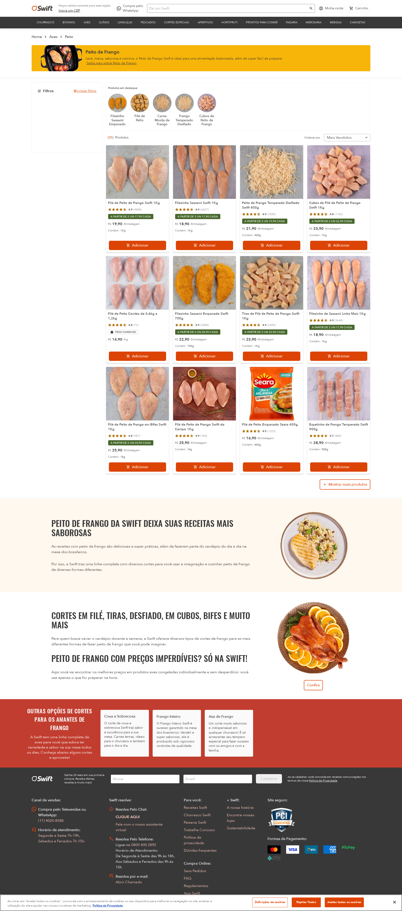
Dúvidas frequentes (200, 850)
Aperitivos (205, 22)
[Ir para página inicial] (42, 8)
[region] (201, 902)
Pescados (148, 22)
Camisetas (357, 22)
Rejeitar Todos (306, 902)
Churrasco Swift (197, 815)
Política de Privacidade (108, 906)
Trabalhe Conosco (199, 830)
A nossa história (240, 807)
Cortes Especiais (176, 22)
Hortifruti (229, 22)
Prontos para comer (262, 22)
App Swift (192, 893)
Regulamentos (196, 885)
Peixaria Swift (195, 822)
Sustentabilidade (241, 828)
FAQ (187, 878)
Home (37, 36)
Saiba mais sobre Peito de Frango (112, 63)
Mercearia (313, 22)
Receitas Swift (195, 807)
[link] (69, 10)
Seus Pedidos (195, 871)
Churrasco (45, 22)
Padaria (291, 22)
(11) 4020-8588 (51, 820)
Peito (69, 36)
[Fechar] (394, 902)
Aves (87, 22)
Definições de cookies (270, 902)
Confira (313, 685)
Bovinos (69, 22)
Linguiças (125, 22)
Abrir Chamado (129, 882)
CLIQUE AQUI (128, 817)
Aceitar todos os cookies (344, 902)
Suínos (104, 22)
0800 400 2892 (143, 844)
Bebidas (336, 22)
